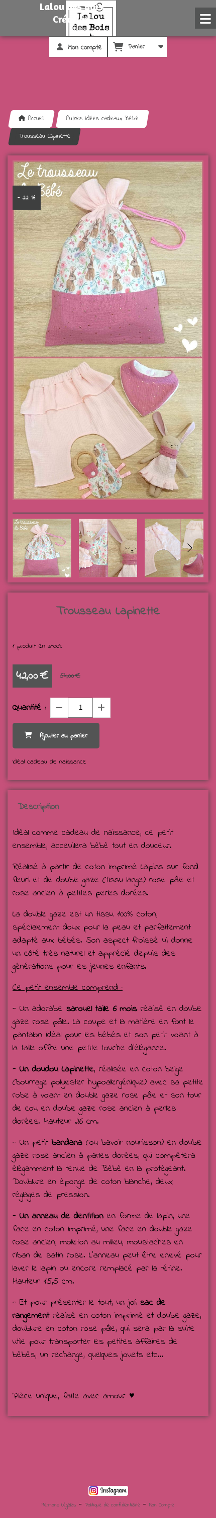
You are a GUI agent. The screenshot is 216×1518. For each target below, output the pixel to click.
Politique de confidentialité (112, 1505)
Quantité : (29, 707)
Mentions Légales (59, 1505)
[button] (189, 548)
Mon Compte (161, 1505)
